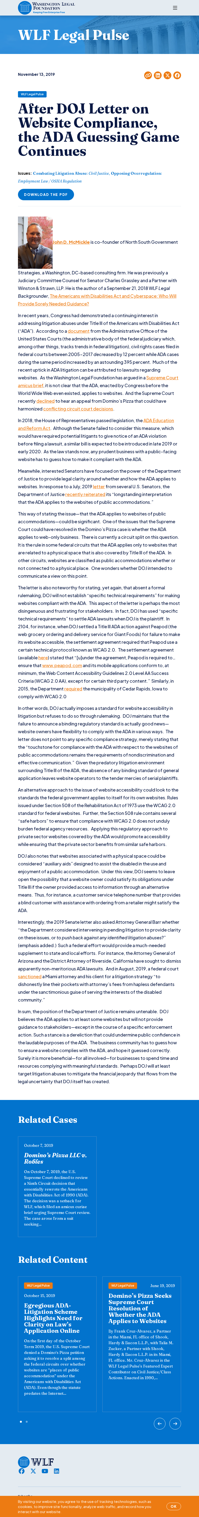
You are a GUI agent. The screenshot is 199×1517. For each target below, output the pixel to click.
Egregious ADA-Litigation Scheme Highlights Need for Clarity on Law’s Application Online (53, 1318)
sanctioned (29, 976)
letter (99, 486)
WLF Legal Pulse (32, 94)
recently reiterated (85, 494)
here (43, 657)
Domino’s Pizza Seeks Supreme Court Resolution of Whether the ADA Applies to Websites (140, 1308)
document (79, 331)
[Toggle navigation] (175, 7)
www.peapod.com (62, 665)
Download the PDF (46, 194)
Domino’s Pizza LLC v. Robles (55, 1158)
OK (174, 1506)
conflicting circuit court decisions (78, 408)
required (73, 688)
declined (45, 401)
